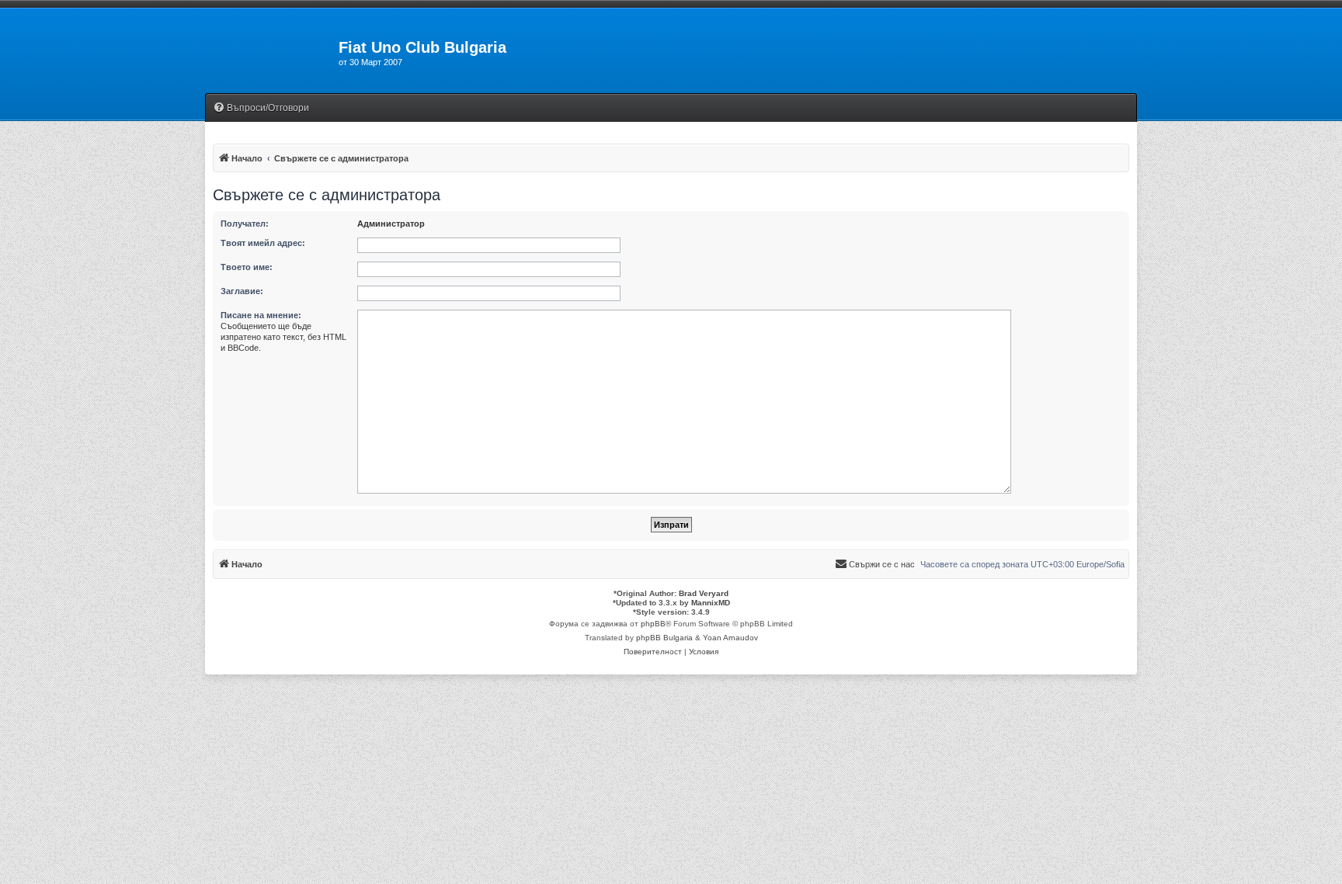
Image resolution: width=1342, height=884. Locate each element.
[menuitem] (261, 108)
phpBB (653, 623)
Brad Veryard (703, 593)
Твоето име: (247, 267)
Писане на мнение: (261, 315)
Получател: (245, 223)
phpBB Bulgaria (664, 637)
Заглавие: (242, 291)
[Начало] (272, 52)
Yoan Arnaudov (730, 637)
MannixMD (710, 602)
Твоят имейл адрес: (263, 243)
